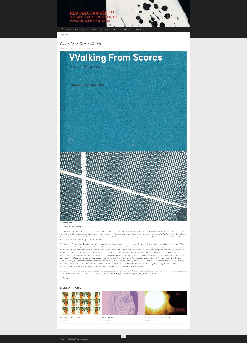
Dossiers (114, 29)
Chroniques (92, 29)
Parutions (83, 29)
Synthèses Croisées (126, 29)
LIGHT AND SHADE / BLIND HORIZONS (158, 317)
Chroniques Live (104, 29)
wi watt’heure (139, 29)
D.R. (75, 29)
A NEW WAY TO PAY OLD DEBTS (71, 317)
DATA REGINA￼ (107, 317)
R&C (68, 29)
